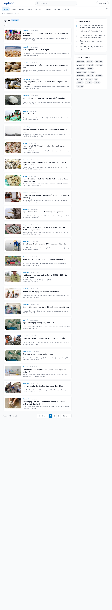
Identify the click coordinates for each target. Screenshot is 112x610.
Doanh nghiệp (81, 72)
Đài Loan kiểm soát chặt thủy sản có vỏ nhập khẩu (44, 338)
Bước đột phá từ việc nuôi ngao (36, 50)
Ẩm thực (79, 79)
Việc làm (22, 9)
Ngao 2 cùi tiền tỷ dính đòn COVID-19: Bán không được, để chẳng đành (45, 180)
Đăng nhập (102, 3)
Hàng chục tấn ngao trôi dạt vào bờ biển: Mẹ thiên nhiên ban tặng (46, 83)
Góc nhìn (88, 82)
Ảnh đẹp (79, 82)
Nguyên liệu (81, 68)
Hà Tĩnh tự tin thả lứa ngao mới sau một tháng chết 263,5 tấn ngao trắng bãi (44, 228)
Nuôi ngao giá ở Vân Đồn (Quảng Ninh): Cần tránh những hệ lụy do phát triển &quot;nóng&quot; (91, 26)
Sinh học (99, 75)
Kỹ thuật (89, 61)
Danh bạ (57, 9)
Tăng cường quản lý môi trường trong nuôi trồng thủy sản (45, 130)
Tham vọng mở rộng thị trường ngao (38, 354)
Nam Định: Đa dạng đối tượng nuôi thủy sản (41, 291)
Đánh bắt (90, 65)
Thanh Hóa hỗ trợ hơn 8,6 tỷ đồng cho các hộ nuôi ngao (46, 307)
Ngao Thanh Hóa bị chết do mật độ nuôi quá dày (43, 212)
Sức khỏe (89, 79)
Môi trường (80, 65)
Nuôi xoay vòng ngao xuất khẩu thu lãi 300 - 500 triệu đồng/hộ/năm (45, 276)
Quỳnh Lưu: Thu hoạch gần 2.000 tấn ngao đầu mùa (44, 244)
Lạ (96, 79)
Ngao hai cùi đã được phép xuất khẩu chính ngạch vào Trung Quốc (46, 147)
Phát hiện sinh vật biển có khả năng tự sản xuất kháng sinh (45, 66)
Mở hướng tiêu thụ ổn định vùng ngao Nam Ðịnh (43, 386)
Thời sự (97, 82)
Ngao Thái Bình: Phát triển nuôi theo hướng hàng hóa (45, 259)
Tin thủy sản (10, 14)
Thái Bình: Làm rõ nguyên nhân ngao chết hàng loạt (44, 98)
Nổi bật (5, 9)
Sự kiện (48, 9)
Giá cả (13, 9)
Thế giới (91, 72)
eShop (30, 9)
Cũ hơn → (66, 416)
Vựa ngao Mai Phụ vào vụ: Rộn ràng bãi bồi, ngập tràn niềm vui (45, 34)
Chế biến (99, 65)
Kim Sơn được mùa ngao (33, 114)
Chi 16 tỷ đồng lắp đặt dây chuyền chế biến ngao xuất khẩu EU (45, 370)
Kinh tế (90, 68)
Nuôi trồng (80, 61)
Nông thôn (80, 75)
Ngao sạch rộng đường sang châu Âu (38, 323)
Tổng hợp (80, 86)
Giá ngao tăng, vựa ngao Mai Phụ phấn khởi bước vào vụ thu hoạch (45, 163)
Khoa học (90, 75)
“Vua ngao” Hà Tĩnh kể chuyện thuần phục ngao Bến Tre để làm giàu (46, 196)
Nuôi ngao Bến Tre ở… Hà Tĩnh (91, 31)
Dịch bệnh (99, 61)
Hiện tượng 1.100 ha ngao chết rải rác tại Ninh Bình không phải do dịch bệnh (44, 402)
